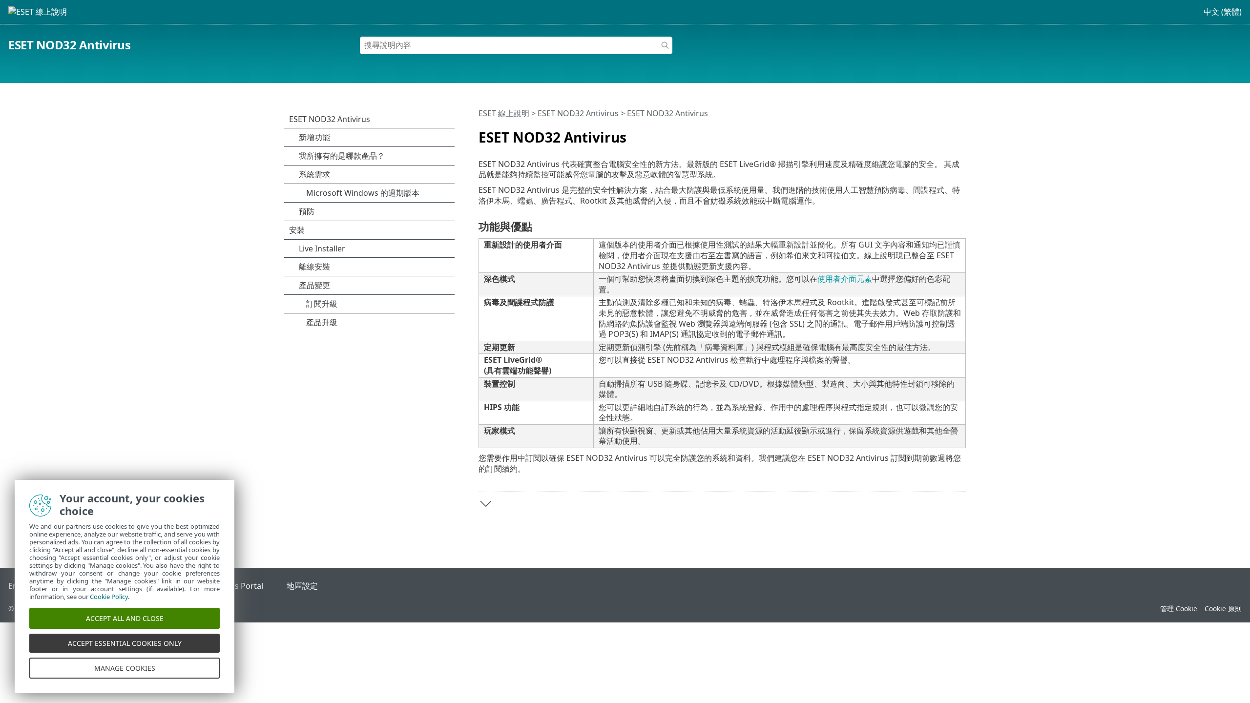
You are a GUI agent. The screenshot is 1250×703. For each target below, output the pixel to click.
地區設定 (302, 585)
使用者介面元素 (844, 278)
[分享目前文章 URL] (931, 133)
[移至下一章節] (486, 503)
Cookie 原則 (1223, 608)
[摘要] (960, 133)
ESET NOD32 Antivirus (69, 45)
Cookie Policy (109, 596)
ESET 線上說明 (504, 113)
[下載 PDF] (945, 133)
